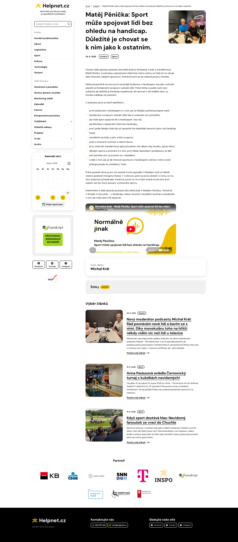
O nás (37, 138)
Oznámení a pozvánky (46, 86)
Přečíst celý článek (136, 353)
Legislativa (40, 49)
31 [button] (38, 197)
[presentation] (104, 326)
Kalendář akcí (53, 156)
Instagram (66, 266)
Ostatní (38, 72)
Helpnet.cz (56, 5)
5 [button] (62, 197)
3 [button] (52, 197)
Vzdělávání (40, 121)
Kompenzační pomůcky (47, 115)
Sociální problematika (46, 38)
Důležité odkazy (43, 127)
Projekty (38, 132)
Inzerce (38, 109)
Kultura (38, 61)
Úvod (88, 6)
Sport (37, 55)
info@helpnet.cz (119, 525)
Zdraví (37, 43)
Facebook (38, 266)
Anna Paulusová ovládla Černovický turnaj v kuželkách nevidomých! (156, 375)
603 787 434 (100, 525)
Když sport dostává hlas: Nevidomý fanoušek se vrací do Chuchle (156, 420)
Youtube (52, 266)
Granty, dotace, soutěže (47, 92)
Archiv (37, 144)
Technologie (40, 66)
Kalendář (39, 104)
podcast (105, 287)
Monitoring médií (43, 98)
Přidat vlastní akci (54, 204)
